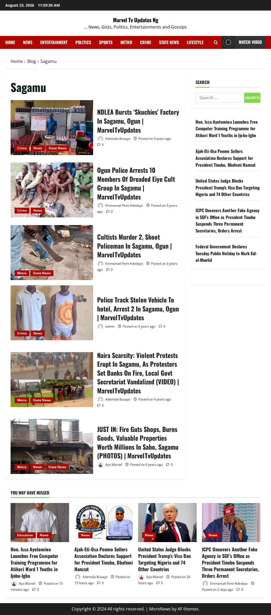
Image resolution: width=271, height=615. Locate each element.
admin (110, 326)
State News (169, 42)
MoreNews (160, 609)
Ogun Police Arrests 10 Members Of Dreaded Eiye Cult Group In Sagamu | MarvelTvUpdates (52, 189)
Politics (83, 42)
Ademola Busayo (117, 138)
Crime (145, 42)
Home (10, 42)
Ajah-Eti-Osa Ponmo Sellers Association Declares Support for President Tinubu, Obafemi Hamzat (226, 158)
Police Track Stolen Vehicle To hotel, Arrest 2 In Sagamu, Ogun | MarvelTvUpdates (52, 312)
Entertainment (53, 42)
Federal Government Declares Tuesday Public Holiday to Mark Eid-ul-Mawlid (226, 253)
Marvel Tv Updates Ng (135, 20)
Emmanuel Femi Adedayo (124, 205)
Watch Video (250, 42)
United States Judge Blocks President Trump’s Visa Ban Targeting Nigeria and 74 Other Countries (228, 187)
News (27, 42)
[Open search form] (216, 42)
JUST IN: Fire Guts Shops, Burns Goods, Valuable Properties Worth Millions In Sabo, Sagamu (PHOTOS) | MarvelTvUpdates (52, 446)
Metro (126, 42)
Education (25, 535)
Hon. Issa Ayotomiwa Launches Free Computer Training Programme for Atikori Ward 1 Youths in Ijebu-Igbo (227, 128)
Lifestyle (195, 42)
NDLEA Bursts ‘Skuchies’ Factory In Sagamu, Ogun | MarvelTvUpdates (52, 127)
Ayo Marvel (113, 464)
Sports (105, 42)
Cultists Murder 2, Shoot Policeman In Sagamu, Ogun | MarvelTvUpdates (52, 252)
